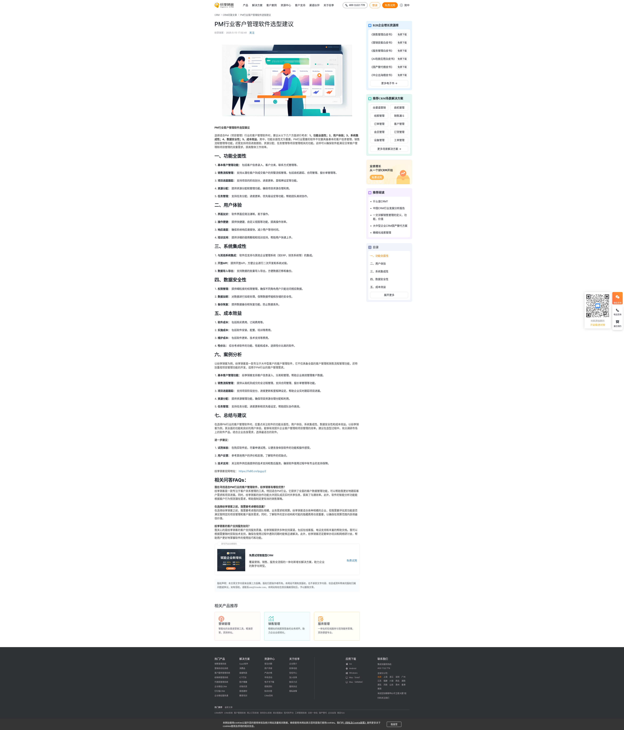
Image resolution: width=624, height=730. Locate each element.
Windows (353, 673)
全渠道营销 (379, 107)
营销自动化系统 (221, 668)
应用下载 (351, 658)
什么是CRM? (380, 201)
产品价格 (268, 673)
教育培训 (243, 695)
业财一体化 (313, 713)
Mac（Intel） (355, 677)
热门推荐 (218, 707)
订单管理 (379, 123)
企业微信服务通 (221, 695)
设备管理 (379, 140)
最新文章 (229, 707)
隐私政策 (293, 691)
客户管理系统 (240, 713)
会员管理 (379, 132)
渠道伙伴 (314, 5)
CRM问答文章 (230, 14)
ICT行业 (243, 677)
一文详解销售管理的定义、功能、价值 (390, 217)
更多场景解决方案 (389, 148)
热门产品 (219, 658)
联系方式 (293, 682)
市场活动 (268, 677)
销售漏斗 (399, 115)
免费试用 (390, 5)
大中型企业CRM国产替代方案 (390, 225)
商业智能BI (278, 713)
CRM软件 (218, 713)
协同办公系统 (266, 713)
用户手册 (268, 668)
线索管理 (379, 115)
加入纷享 (293, 677)
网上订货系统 (253, 713)
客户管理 (399, 123)
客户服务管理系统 (222, 673)
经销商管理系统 (221, 677)
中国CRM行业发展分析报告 (389, 208)
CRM (217, 14)
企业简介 (293, 664)
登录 (374, 5)
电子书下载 (269, 682)
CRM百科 (268, 695)
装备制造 (243, 673)
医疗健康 (243, 682)
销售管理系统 (220, 664)
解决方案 (257, 5)
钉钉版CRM (219, 691)
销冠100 (341, 713)
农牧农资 (243, 686)
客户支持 (300, 5)
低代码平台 (289, 713)
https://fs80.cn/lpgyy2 (252, 471)
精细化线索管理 (382, 232)
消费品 (242, 668)
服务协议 (293, 686)
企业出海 (332, 713)
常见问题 (268, 664)
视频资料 (268, 686)
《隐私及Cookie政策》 (355, 722)
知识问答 (268, 691)
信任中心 (293, 673)
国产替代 (323, 713)
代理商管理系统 (221, 682)
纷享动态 (293, 668)
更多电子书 (389, 83)
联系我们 (382, 658)
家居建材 (243, 691)
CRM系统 (228, 713)
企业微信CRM (220, 686)
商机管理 (399, 107)
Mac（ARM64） (356, 682)
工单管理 (399, 140)
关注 (251, 32)
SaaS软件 (243, 664)
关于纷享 (329, 5)
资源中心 (286, 5)
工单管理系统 (301, 713)
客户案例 (271, 5)
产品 (245, 5)
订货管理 (399, 132)
